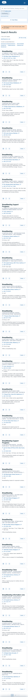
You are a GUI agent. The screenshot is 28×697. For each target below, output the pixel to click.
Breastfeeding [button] (7, 51)
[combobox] (14, 8)
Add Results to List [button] (5, 39)
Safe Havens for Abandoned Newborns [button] (8, 43)
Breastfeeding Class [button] (9, 570)
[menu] (24, 3)
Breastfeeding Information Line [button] (13, 595)
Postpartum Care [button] (20, 45)
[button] (6, 72)
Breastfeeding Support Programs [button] (10, 205)
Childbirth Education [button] (11, 45)
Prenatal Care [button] (3, 45)
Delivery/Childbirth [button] (20, 43)
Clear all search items (4, 16)
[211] (4, 2)
